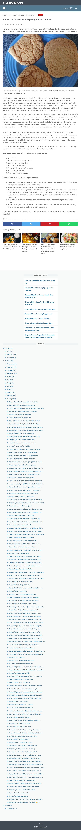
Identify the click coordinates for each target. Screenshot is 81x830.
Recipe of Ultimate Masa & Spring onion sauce (23, 736)
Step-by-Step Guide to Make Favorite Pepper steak (24, 786)
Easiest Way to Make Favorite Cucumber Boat (23, 752)
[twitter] (31, 224)
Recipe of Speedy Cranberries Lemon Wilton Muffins (24, 632)
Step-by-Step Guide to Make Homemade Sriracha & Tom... (26, 774)
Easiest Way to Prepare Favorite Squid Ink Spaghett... (25, 449)
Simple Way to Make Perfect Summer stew (22, 439)
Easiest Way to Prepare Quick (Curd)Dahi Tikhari (23, 644)
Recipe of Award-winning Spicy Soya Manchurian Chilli (25, 695)
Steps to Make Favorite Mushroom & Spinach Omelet (25, 771)
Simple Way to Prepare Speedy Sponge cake (22, 465)
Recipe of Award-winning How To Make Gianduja (24, 424)
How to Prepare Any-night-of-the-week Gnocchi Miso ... (25, 556)
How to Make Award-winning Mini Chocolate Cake (24, 597)
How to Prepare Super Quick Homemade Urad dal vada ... (26, 484)
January (11, 357)
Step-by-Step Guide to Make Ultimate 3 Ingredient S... (25, 490)
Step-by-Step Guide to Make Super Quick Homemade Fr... (26, 635)
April (10, 389)
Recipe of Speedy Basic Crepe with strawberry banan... (25, 783)
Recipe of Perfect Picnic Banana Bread (20, 742)
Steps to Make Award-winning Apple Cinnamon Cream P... (26, 622)
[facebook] (12, 224)
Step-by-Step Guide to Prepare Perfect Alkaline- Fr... (24, 452)
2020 (9, 361)
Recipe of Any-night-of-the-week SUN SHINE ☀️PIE (24, 802)
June (10, 383)
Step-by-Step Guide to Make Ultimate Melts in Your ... (25, 544)
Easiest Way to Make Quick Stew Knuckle (21, 477)
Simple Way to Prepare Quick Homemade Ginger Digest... (26, 430)
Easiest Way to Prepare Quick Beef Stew (21, 707)
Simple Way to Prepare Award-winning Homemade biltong (26, 572)
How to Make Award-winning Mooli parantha (22, 443)
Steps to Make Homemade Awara (19, 739)
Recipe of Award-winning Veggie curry (38, 314)
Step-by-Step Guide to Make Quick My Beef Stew (23, 455)
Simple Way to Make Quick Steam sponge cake (23, 411)
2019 (8, 805)
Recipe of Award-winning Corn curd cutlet (21, 515)
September (12, 373)
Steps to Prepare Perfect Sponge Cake (38, 323)
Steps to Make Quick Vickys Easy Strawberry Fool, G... (25, 689)
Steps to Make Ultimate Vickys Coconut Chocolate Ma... (26, 777)
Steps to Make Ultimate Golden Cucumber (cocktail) (24, 421)
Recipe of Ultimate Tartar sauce (18, 796)
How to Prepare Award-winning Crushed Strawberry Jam (26, 534)
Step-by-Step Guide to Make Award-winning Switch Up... (26, 638)
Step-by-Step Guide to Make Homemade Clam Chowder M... (27, 651)
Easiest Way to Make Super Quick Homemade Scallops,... (26, 522)
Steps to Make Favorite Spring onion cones (22, 405)
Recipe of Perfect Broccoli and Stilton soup (40, 309)
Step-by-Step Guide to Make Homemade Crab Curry (24, 436)
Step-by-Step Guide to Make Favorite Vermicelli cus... (25, 518)
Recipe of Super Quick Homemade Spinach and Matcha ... (26, 667)
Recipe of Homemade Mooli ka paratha (21, 704)
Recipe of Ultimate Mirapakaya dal (19, 673)
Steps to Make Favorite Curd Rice (19, 793)
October (11, 370)
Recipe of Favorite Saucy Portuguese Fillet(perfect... (24, 600)
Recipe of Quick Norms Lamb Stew (19, 723)
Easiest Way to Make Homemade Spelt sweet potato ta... (26, 427)
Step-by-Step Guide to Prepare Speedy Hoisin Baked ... (25, 487)
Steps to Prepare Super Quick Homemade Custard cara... (26, 471)
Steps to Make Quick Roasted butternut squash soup (25, 616)
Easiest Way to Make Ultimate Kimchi (20, 525)
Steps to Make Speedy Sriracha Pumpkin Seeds (23, 402)
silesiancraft (13, 2)
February (11, 354)
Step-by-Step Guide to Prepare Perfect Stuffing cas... (25, 629)
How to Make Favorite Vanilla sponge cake (22, 458)
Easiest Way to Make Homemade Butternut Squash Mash (26, 654)
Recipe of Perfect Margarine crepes (19, 585)
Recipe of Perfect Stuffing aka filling (20, 446)
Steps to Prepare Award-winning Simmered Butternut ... (26, 698)
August (11, 376)
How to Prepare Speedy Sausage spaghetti (22, 780)
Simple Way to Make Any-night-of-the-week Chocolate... (26, 528)
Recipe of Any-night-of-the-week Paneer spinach (23, 610)
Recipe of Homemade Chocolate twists (20, 581)
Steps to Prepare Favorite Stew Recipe (20, 569)
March (11, 392)
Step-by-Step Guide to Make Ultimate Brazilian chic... (25, 613)
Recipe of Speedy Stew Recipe (18, 591)
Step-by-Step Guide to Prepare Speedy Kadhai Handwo (25, 462)
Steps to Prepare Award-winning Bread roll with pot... (25, 566)
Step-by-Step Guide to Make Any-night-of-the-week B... (25, 531)
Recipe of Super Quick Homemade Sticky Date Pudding (25, 692)
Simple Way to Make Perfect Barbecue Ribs (22, 790)
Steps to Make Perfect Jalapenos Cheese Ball (22, 540)
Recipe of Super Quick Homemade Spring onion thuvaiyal (26, 578)
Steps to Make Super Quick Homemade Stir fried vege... (25, 714)
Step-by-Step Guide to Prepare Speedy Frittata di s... (24, 720)
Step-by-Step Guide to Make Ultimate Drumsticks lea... (25, 761)
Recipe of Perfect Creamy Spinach (37, 318)
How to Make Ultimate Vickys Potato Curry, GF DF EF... (25, 550)
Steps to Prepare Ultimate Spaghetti (20, 717)
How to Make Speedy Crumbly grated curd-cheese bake (25, 711)
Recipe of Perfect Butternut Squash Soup (21, 496)
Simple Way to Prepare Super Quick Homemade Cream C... (26, 607)
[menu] (4, 8)
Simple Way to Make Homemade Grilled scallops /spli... (25, 619)
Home (40, 824)
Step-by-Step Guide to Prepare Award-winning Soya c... (25, 588)
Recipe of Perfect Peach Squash (18, 701)
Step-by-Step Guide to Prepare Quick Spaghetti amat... (25, 755)
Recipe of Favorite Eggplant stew (19, 553)
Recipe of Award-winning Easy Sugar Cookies (22, 603)
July (9, 351)
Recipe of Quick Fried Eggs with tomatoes (21, 660)
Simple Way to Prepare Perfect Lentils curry (22, 749)
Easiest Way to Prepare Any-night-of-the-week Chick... (25, 559)
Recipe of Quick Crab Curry (17, 657)
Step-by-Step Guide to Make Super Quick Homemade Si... (26, 499)
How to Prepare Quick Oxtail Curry (19, 682)
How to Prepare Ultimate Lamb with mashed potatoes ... (26, 480)
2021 (9, 348)
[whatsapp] (68, 224)
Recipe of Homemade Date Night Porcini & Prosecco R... (26, 676)
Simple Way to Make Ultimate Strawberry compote (24, 758)
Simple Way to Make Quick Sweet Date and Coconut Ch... (26, 468)
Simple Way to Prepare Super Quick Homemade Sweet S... (26, 764)
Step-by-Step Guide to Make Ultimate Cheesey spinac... (25, 509)
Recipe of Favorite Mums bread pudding (21, 663)
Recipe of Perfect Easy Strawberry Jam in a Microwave (25, 799)
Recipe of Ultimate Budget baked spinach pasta (23, 493)
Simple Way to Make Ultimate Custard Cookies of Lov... (25, 512)
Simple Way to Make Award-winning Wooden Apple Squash (27, 641)
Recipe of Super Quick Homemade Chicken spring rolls (25, 626)
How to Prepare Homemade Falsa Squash (21, 648)
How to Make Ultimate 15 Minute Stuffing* (22, 679)
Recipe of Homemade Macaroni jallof (20, 506)
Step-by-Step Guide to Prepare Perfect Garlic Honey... (25, 474)
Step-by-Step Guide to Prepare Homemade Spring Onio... (26, 685)
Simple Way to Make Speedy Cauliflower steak (23, 745)
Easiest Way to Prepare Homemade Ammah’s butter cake (26, 408)
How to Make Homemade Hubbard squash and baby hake (26, 767)
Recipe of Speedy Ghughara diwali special (21, 433)
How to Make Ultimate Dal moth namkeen (21, 537)
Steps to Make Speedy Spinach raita (20, 726)
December (12, 364)
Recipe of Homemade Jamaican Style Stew (22, 547)
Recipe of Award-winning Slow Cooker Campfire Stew (25, 733)
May (10, 386)
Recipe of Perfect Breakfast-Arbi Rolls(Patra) (22, 594)
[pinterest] (49, 224)
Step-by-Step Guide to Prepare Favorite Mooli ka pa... (25, 575)
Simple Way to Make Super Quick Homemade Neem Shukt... (27, 503)
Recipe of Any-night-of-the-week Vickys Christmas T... (25, 730)
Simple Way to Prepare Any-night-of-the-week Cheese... (25, 562)
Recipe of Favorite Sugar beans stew (20, 414)
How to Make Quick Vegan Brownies (20, 417)
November (12, 367)
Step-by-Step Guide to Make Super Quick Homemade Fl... (26, 670)
